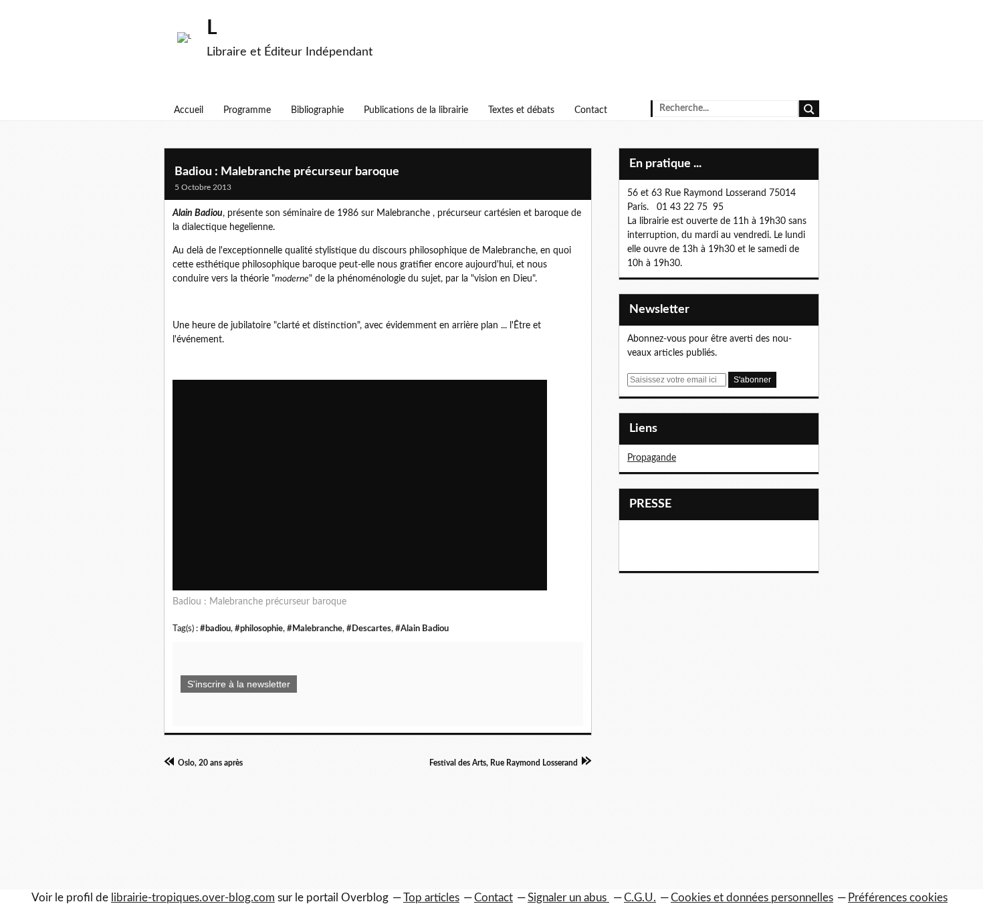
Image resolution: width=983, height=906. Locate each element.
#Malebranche (314, 629)
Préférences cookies (898, 897)
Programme (247, 110)
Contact (590, 110)
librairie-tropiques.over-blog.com (193, 897)
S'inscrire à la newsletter (238, 684)
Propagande (651, 458)
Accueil (188, 110)
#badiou (215, 629)
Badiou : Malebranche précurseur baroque (287, 172)
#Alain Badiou (422, 629)
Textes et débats (521, 110)
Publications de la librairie (416, 110)
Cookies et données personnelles (752, 897)
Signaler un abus (568, 897)
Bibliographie (317, 110)
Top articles (431, 897)
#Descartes (368, 629)
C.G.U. (640, 897)
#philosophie (259, 629)
